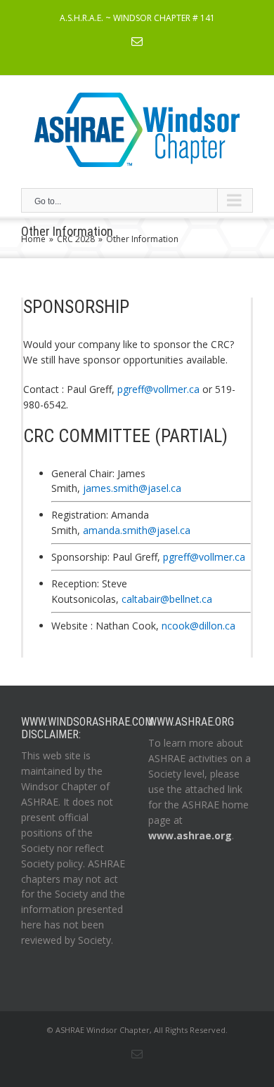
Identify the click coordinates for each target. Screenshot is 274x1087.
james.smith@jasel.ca (132, 488)
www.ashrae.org (190, 835)
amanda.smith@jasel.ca (136, 530)
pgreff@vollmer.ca (158, 389)
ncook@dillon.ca (198, 625)
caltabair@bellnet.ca (167, 599)
